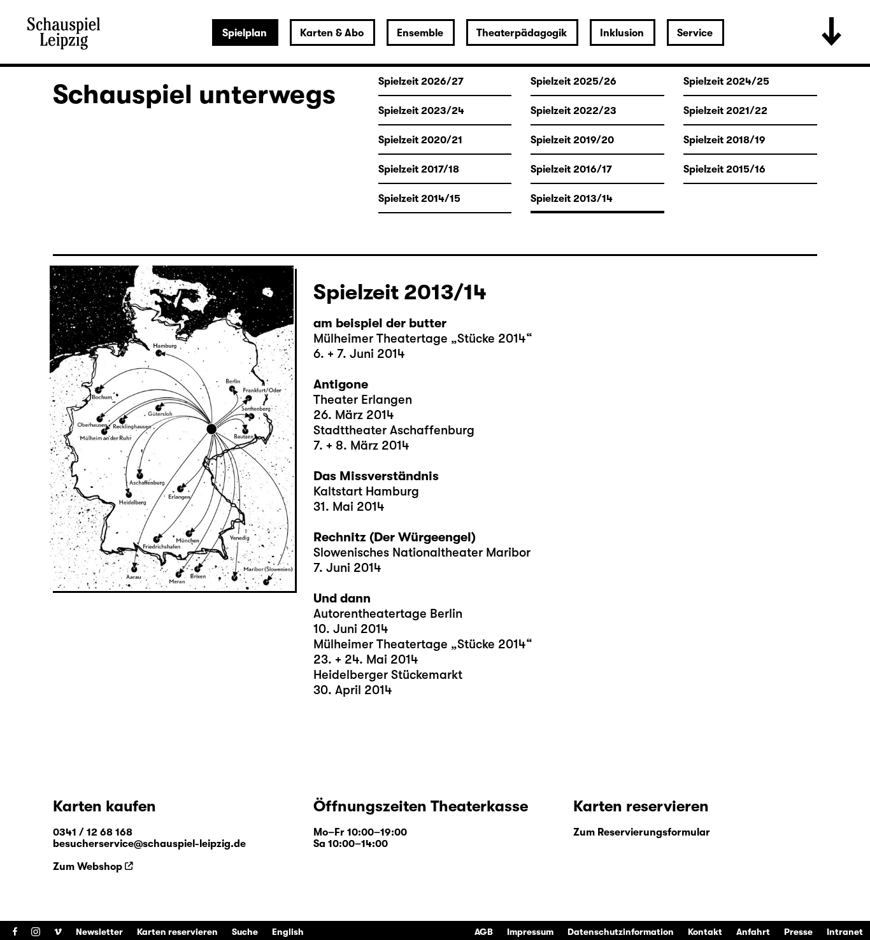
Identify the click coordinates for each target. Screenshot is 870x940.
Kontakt (705, 932)
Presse (798, 932)
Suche (245, 932)
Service (695, 33)
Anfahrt (753, 932)
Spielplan (244, 33)
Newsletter (99, 932)
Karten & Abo (332, 33)
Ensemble (420, 33)
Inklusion (622, 33)
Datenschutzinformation (620, 932)
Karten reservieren (177, 932)
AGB (483, 932)
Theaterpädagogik (521, 33)
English (288, 932)
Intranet (845, 932)
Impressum (530, 932)
